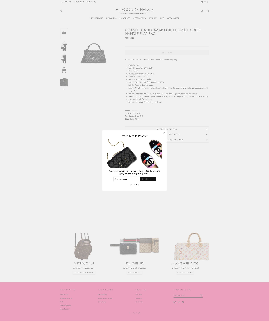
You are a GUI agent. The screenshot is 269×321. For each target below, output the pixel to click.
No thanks (134, 184)
